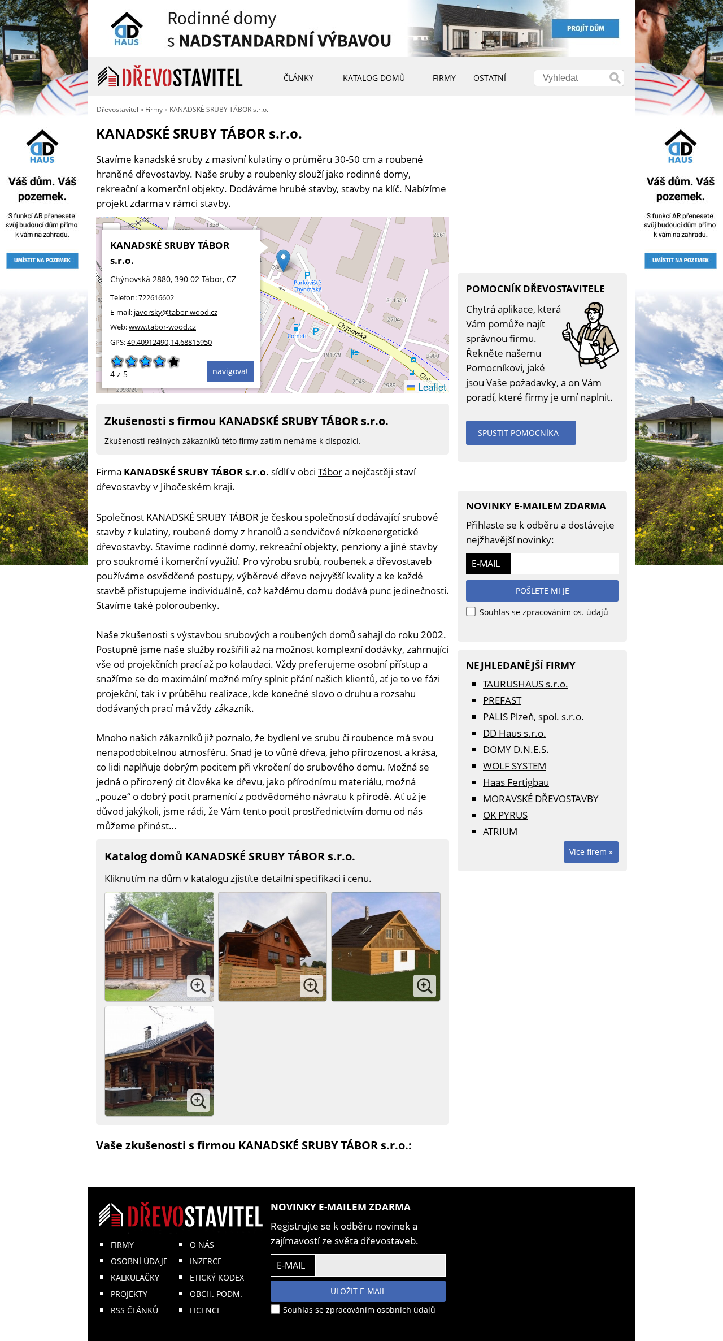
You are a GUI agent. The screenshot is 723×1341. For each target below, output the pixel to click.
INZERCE (206, 1261)
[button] (283, 260)
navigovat (230, 371)
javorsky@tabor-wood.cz (175, 312)
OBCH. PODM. (216, 1293)
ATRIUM (500, 831)
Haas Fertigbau (516, 782)
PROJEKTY (129, 1293)
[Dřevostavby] (170, 76)
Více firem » (591, 851)
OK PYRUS (505, 814)
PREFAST (502, 700)
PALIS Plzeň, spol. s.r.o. (533, 716)
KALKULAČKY (135, 1277)
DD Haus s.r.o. (514, 732)
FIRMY (122, 1244)
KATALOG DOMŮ (374, 77)
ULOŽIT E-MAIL (358, 1291)
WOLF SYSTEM (514, 765)
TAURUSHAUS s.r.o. (525, 683)
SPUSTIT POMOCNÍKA (518, 432)
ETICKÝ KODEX (217, 1277)
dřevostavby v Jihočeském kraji (164, 486)
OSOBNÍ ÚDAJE (139, 1261)
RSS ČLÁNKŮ (134, 1310)
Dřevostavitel (117, 109)
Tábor (330, 471)
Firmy (154, 109)
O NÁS (202, 1244)
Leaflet (430, 386)
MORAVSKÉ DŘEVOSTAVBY (541, 798)
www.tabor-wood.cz (162, 327)
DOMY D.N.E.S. (516, 749)
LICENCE (205, 1310)
